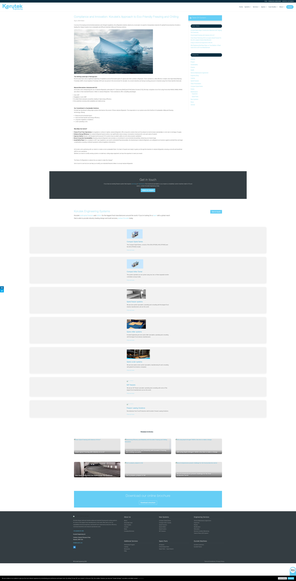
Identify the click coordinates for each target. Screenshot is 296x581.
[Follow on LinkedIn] (74, 547)
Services (255, 7)
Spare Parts (195, 96)
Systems (247, 7)
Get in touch (216, 212)
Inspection (195, 94)
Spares (263, 7)
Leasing (193, 78)
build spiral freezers (86, 215)
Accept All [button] (291, 578)
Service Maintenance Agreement (199, 73)
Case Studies (272, 7)
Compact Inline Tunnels (165, 522)
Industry (193, 59)
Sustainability (194, 64)
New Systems (194, 99)
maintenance (141, 184)
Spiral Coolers (162, 529)
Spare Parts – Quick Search (166, 549)
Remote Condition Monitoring (201, 531)
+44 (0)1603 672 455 (78, 531)
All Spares (161, 544)
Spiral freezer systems (135, 302)
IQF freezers (131, 385)
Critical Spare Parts (164, 546)
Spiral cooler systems (134, 362)
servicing (134, 184)
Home (241, 7)
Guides (192, 89)
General (193, 104)
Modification (197, 527)
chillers (99, 215)
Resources (127, 549)
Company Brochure (129, 531)
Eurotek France (198, 546)
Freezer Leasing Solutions (136, 408)
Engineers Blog (195, 75)
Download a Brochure (274, 1)
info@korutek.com (77, 542)
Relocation (196, 529)
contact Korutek (123, 218)
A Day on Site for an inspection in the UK (201, 42)
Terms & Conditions (209, 561)
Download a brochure (148, 503)
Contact (126, 527)
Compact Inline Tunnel (134, 272)
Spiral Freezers (195, 81)
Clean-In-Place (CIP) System (201, 533)
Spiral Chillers (162, 527)
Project (193, 62)
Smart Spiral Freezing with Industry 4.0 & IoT (202, 35)
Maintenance (194, 92)
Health (192, 70)
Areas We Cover (128, 522)
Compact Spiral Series (197, 86)
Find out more (130, 310)
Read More (141, 578)
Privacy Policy (220, 561)
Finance (193, 67)
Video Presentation (196, 83)
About (281, 7)
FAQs (266, 1)
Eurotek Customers (288, 1)
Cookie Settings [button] (282, 578)
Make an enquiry (148, 190)
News (82, 20)
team (155, 215)
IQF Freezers (162, 531)
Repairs (196, 524)
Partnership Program (129, 544)
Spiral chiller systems (134, 332)
